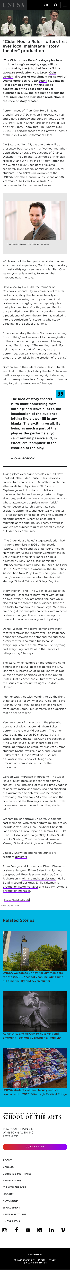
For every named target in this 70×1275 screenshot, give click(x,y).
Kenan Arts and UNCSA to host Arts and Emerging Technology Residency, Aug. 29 (32, 1035)
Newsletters (12, 1180)
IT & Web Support (14, 1187)
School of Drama (41, 68)
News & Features (14, 1214)
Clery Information (36, 1263)
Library (8, 1194)
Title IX (52, 1260)
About (7, 1160)
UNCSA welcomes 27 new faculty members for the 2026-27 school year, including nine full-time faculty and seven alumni (33, 977)
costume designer (15, 870)
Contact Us (35, 1147)
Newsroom (10, 1200)
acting (43, 80)
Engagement (11, 1207)
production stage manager (20, 886)
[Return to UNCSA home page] (13, 5)
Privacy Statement (24, 1260)
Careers (8, 1167)
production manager (16, 890)
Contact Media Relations (17, 900)
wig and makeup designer (39, 878)
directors (21, 856)
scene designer (42, 874)
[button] (46, 5)
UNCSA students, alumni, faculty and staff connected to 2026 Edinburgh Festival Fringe (35, 1092)
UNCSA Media (11, 1221)
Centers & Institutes (17, 1173)
